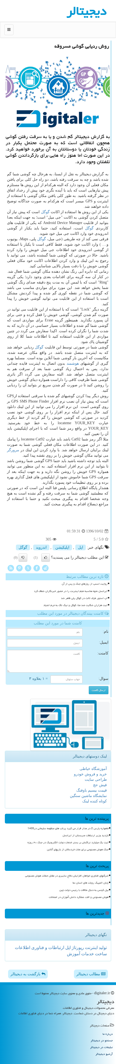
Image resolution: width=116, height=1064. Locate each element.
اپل (80, 547)
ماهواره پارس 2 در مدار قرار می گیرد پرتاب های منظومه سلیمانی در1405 (68, 828)
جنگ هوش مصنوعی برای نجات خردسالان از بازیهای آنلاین (77, 849)
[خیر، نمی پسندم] (23, 558)
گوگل (45, 212)
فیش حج (100, 785)
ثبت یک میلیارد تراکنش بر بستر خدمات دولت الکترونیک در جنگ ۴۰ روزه (68, 842)
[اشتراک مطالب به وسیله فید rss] (11, 568)
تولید (102, 947)
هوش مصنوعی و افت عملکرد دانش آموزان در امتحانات (78, 897)
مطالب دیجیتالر (88, 974)
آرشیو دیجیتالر (104, 1054)
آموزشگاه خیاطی (93, 769)
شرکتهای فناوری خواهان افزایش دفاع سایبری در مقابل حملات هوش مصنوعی (66, 875)
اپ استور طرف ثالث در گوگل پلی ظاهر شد (84, 598)
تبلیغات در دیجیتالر (101, 1047)
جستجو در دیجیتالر (102, 1040)
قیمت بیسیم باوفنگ (91, 790)
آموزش (73, 953)
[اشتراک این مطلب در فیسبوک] (36, 568)
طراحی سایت (96, 780)
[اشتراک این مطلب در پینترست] (19, 568)
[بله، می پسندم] (45, 558)
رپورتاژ (77, 947)
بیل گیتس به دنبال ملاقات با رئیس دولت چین (83, 890)
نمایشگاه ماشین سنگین (88, 796)
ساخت (100, 953)
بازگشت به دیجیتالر (26, 974)
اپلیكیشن (62, 547)
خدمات (87, 953)
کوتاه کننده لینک (94, 801)
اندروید (41, 547)
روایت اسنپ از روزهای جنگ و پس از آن (84, 584)
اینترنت (91, 947)
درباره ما (108, 1034)
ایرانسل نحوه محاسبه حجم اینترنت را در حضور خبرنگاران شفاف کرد (70, 591)
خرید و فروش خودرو (90, 774)
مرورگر (13, 450)
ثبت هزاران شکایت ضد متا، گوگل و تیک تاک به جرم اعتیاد (75, 605)
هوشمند (73, 363)
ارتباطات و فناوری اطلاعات (39, 947)
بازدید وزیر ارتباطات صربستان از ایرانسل (85, 835)
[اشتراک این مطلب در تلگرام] (45, 568)
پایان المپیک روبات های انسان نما (90, 882)
